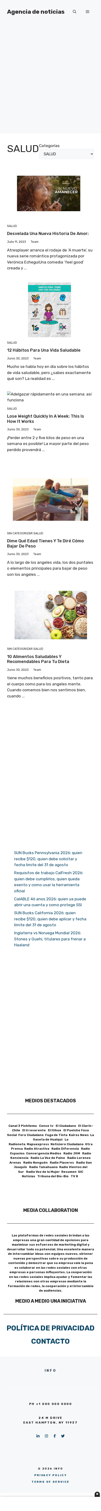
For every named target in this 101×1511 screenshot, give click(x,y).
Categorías (49, 145)
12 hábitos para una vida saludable (44, 350)
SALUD (12, 226)
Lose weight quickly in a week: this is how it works (45, 419)
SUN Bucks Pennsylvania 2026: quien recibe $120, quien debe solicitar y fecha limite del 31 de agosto (48, 858)
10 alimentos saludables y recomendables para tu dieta (38, 659)
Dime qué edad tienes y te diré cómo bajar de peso (45, 543)
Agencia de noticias (36, 11)
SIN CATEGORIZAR (20, 533)
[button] (74, 12)
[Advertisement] (50, 82)
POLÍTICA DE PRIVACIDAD (51, 1328)
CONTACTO (50, 1341)
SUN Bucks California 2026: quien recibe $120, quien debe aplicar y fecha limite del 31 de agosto (50, 918)
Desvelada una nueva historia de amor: (48, 233)
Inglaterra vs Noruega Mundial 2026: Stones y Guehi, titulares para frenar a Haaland (50, 938)
